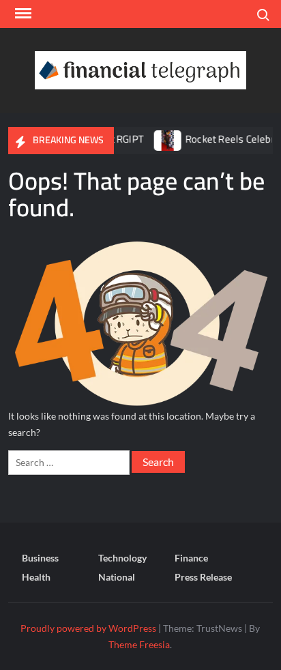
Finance (191, 558)
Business (40, 558)
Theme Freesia (139, 644)
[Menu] (21, 13)
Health (36, 577)
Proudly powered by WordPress (88, 628)
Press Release (203, 577)
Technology (122, 558)
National (116, 577)
